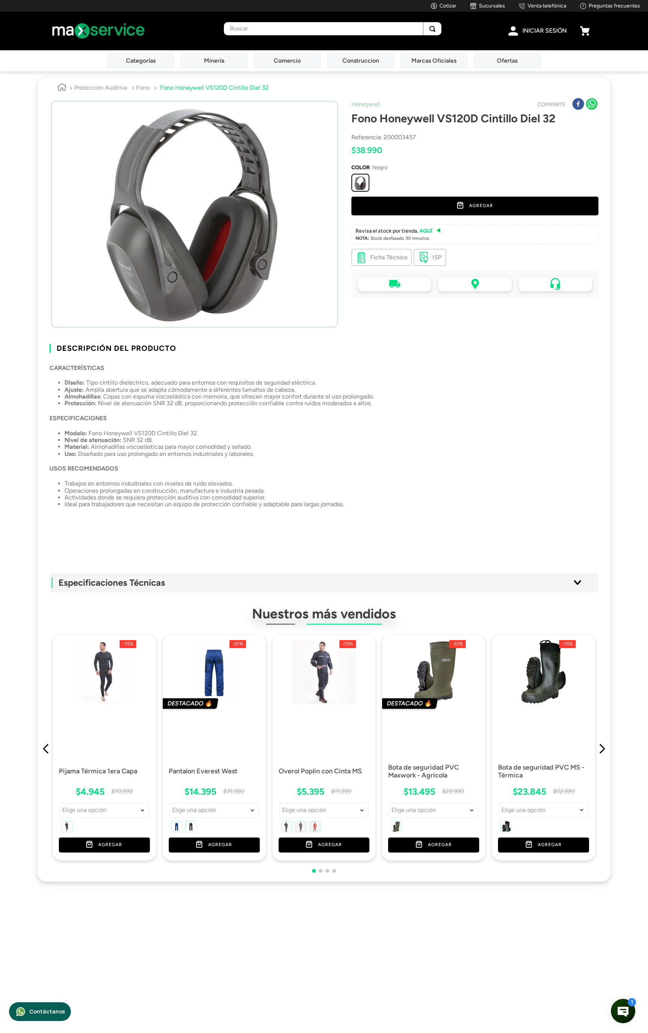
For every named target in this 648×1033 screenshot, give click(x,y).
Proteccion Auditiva (100, 87)
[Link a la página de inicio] (62, 88)
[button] (360, 182)
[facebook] (578, 104)
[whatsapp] (592, 104)
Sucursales (492, 6)
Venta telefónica (547, 6)
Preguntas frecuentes (614, 6)
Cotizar (448, 6)
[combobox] (333, 28)
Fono (143, 87)
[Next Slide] (602, 734)
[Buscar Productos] (432, 28)
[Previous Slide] (46, 734)
